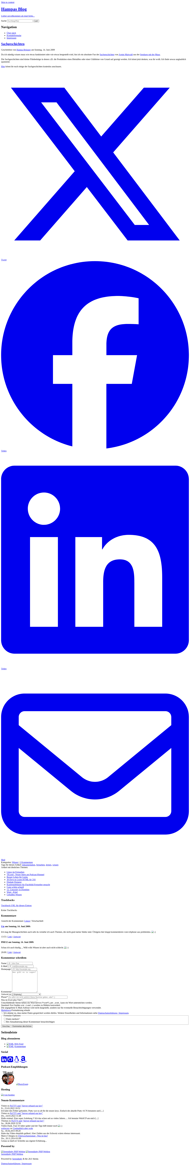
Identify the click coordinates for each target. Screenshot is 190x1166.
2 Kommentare (26, 862)
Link (10, 937)
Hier (3, 66)
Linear (27, 921)
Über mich (11, 33)
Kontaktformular (14, 35)
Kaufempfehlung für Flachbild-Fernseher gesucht (28, 884)
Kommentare (20, 1046)
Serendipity (17, 1159)
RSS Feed (18, 1044)
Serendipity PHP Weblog (12, 1154)
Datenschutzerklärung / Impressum (113, 1013)
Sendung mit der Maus (150, 54)
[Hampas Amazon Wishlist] (23, 1061)
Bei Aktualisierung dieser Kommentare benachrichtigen (30, 1022)
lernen (48, 865)
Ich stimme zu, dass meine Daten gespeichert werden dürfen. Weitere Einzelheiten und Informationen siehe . (66, 1013)
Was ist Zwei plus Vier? (11, 1000)
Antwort (17, 937)
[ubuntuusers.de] (16, 1061)
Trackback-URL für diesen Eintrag (16, 905)
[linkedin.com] (4, 1061)
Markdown (6, 1010)
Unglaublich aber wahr (23, 1128)
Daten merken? (12, 1019)
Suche (4, 21)
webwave (5, 1128)
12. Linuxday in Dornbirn (18, 889)
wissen (55, 865)
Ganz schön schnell (15, 887)
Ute (2, 926)
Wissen (15, 862)
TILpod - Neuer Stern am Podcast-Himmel (25, 874)
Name (3, 963)
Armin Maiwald (126, 54)
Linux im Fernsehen (15, 872)
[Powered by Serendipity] (13, 1151)
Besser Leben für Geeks (17, 877)
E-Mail (4, 966)
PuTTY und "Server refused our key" (26, 1106)
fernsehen (40, 865)
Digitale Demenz (14, 882)
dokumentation (28, 865)
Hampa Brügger (24, 50)
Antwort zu (6, 994)
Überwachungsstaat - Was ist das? (33, 1136)
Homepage (6, 969)
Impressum (11, 38)
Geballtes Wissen (14, 894)
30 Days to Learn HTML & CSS (21, 879)
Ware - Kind (12, 892)
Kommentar (6, 992)
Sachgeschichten (12, 44)
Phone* (4, 997)
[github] (10, 1061)
